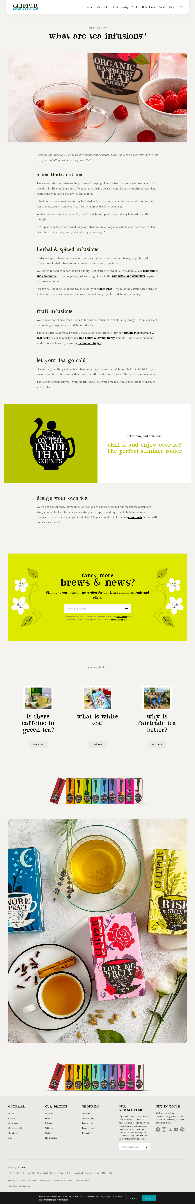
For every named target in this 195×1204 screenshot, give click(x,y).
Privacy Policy (13, 1180)
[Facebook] (158, 1129)
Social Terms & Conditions (63, 1180)
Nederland (78, 1173)
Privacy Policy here (119, 619)
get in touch (134, 517)
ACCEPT (149, 1198)
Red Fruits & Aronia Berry (97, 338)
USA (104, 1173)
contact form (164, 1122)
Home (11, 1113)
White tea (49, 1128)
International (87, 1132)
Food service (87, 1123)
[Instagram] (164, 1129)
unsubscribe (122, 616)
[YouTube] (176, 1129)
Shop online (87, 1113)
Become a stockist (90, 1128)
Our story (12, 1118)
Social (162, 7)
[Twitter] (170, 1129)
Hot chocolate (51, 1137)
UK (23, 1167)
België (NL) (15, 1173)
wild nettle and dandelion (128, 276)
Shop (171, 7)
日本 (111, 1173)
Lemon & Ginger (89, 343)
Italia (69, 1173)
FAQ (10, 1137)
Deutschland (42, 1173)
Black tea (49, 1113)
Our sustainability (16, 1128)
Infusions (49, 1123)
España (53, 1173)
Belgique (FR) (29, 1173)
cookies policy (52, 1199)
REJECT (133, 1198)
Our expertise (14, 1123)
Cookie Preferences (82, 1180)
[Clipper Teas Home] (26, 7)
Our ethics (12, 1132)
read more (38, 744)
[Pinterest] (182, 1129)
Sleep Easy (105, 288)
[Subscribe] (126, 608)
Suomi (88, 1173)
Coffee (48, 1132)
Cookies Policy (45, 1180)
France (62, 1173)
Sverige (96, 1173)
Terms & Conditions (29, 1180)
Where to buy (88, 1118)
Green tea (49, 1118)
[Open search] (181, 7)
